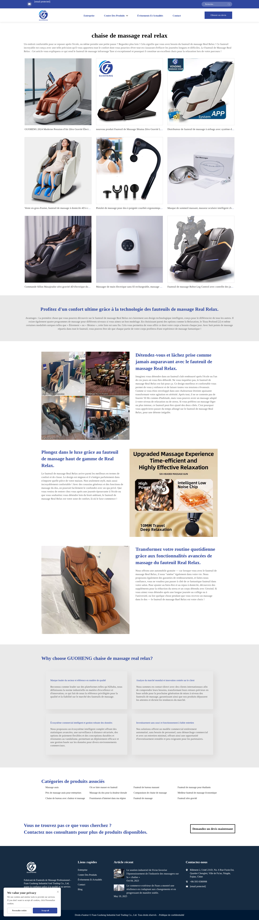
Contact (177, 15)
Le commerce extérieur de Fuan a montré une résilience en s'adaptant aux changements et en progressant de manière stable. (151, 889)
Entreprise (89, 15)
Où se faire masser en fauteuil (103, 787)
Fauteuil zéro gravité (187, 798)
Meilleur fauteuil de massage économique (197, 792)
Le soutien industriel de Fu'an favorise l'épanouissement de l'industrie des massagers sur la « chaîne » (153, 874)
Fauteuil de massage (143, 798)
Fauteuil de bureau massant (146, 787)
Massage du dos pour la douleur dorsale (108, 792)
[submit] (229, 4)
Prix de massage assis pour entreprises (63, 792)
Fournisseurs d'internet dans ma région (107, 798)
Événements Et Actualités (150, 15)
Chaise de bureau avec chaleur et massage (65, 798)
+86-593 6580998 (198, 881)
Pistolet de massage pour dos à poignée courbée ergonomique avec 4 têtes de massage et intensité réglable (152, 208)
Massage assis (52, 787)
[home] (43, 15)
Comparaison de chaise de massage (150, 792)
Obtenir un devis (218, 15)
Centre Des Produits (87, 875)
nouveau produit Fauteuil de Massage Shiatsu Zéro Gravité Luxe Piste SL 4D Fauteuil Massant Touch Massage (154, 129)
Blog (80, 889)
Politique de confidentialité (171, 915)
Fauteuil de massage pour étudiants (194, 787)
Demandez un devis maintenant (212, 828)
